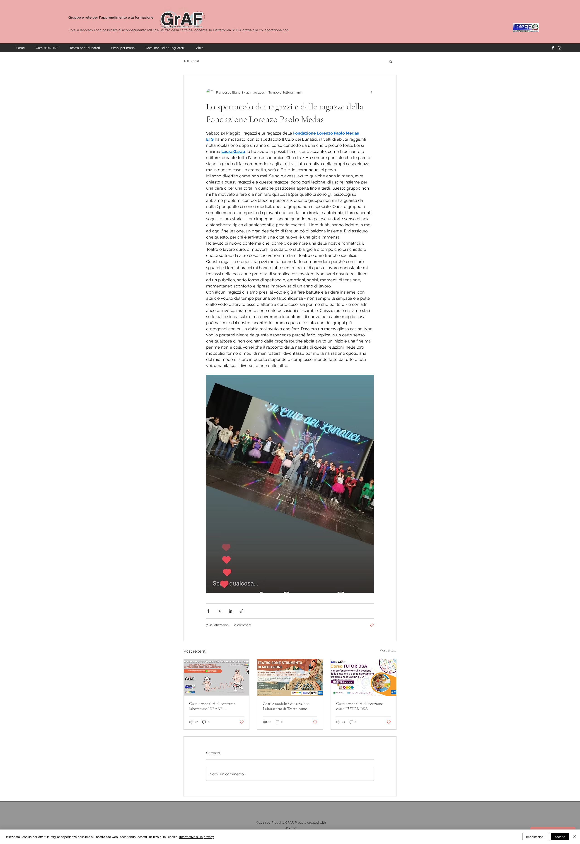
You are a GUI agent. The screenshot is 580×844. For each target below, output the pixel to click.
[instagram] (559, 48)
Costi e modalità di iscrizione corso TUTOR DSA (359, 706)
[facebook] (553, 48)
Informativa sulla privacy (196, 836)
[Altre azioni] (371, 92)
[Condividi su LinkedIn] (230, 611)
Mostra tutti (387, 650)
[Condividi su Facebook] (208, 611)
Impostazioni (535, 836)
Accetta (560, 836)
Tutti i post (191, 61)
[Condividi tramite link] (241, 611)
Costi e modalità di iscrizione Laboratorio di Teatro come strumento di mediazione (286, 706)
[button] (391, 61)
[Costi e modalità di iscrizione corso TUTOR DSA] (363, 677)
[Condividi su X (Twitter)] (219, 611)
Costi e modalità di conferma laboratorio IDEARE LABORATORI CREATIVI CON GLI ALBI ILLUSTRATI (214, 706)
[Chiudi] (574, 836)
